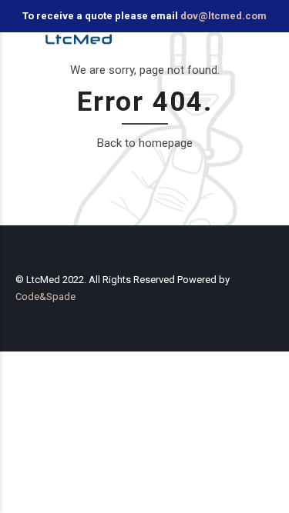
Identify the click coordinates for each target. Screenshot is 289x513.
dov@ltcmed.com (223, 16)
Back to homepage (145, 143)
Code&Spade (45, 296)
